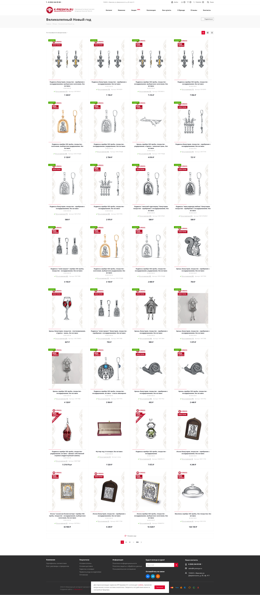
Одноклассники (158, 576)
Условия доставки (86, 566)
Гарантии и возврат (86, 569)
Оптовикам (83, 575)
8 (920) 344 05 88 (194, 564)
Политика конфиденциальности (125, 563)
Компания (50, 560)
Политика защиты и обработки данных (127, 566)
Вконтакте (148, 576)
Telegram (153, 576)
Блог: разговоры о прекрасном (57, 566)
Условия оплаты (85, 563)
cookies (140, 585)
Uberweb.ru (78, 589)
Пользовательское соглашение (124, 569)
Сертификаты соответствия (56, 563)
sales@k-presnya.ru (195, 568)
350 (137, 542)
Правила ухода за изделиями (90, 572)
